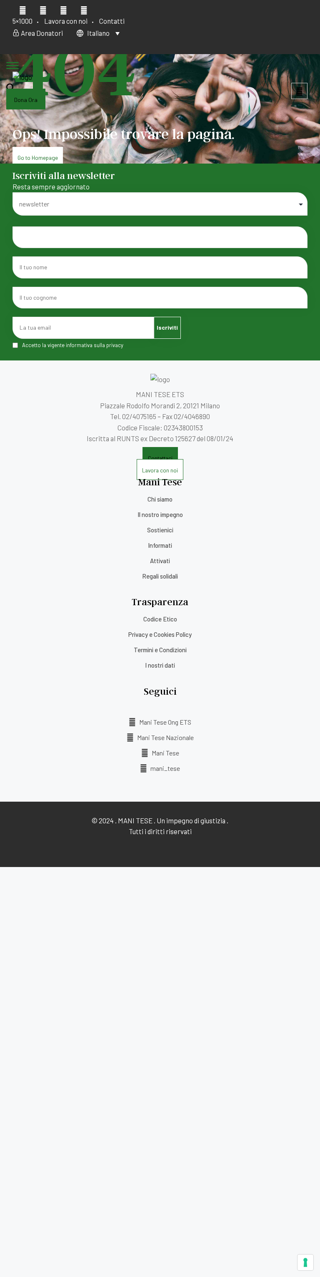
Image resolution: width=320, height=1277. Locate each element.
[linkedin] (63, 10)
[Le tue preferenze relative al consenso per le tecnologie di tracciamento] (305, 1262)
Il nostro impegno (160, 514)
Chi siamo (160, 499)
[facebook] (22, 10)
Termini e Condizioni (160, 649)
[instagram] (84, 10)
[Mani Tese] (22, 77)
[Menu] (12, 66)
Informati (160, 545)
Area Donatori (41, 33)
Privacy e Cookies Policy (160, 634)
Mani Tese (164, 753)
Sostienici (160, 530)
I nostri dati (160, 665)
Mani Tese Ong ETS (164, 722)
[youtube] (43, 10)
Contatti (112, 21)
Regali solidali (160, 576)
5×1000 (22, 21)
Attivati (160, 560)
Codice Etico (160, 619)
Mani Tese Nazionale (165, 737)
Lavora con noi (66, 21)
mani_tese (164, 768)
